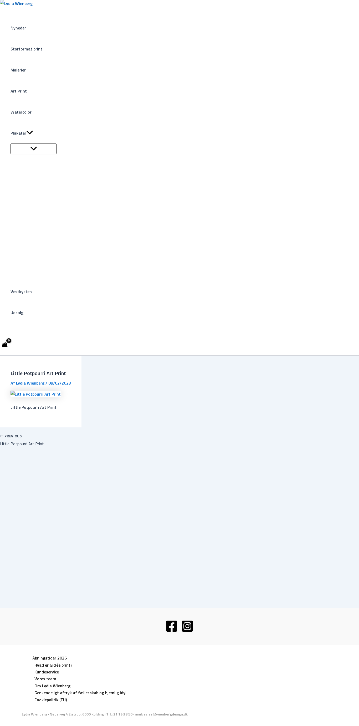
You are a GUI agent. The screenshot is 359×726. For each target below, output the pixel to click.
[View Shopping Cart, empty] (5, 345)
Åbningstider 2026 (49, 658)
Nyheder (18, 28)
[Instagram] (187, 631)
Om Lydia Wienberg (52, 686)
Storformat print (26, 49)
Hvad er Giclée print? (53, 665)
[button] (29, 133)
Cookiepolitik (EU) (50, 700)
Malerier (18, 70)
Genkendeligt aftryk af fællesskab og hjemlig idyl (80, 692)
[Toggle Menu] (34, 149)
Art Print (19, 91)
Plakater (18, 133)
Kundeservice (46, 672)
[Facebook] (171, 631)
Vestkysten (21, 291)
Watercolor (21, 112)
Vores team (45, 679)
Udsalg (17, 312)
